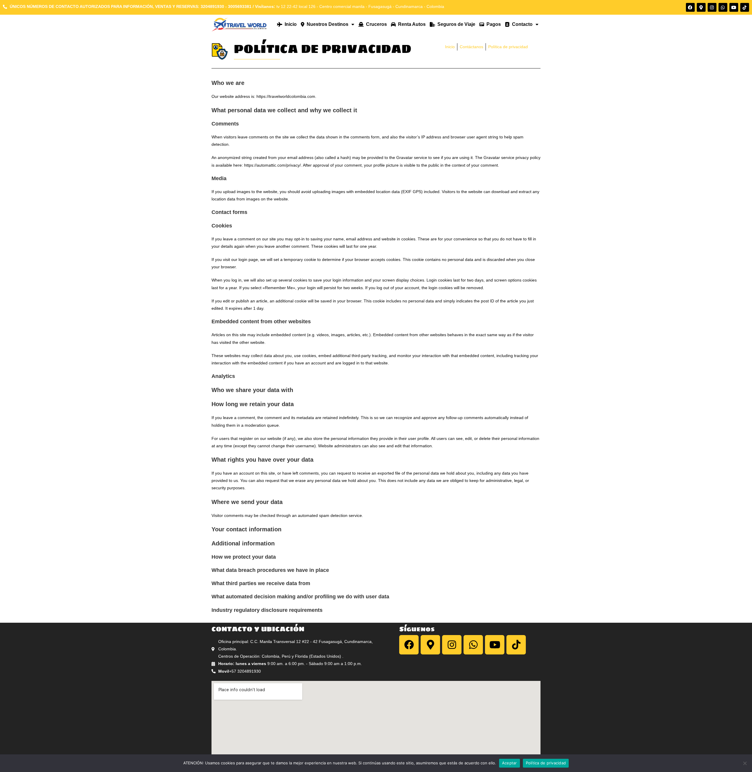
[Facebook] (690, 7)
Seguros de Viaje (455, 24)
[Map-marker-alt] (701, 7)
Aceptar (509, 763)
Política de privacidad (546, 763)
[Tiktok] (744, 7)
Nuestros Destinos (326, 24)
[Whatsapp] (723, 7)
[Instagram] (712, 7)
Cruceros (375, 24)
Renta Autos (411, 24)
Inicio (289, 24)
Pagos (492, 24)
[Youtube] (733, 7)
